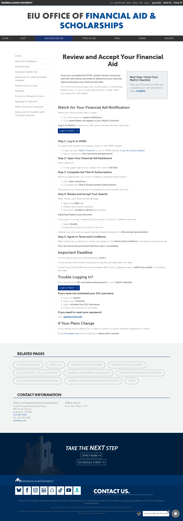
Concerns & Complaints (154, 501)
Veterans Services (28, 364)
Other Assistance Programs (29, 106)
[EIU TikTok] (60, 490)
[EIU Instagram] (35, 490)
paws (129, 3)
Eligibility (19, 90)
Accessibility (33, 501)
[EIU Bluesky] (19, 490)
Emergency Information (58, 501)
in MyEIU (140, 91)
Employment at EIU (77, 501)
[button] (176, 514)
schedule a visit (90, 462)
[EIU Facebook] (27, 490)
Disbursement (22, 66)
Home (5, 38)
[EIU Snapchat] (52, 490)
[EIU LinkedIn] (44, 490)
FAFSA (18, 56)
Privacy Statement (91, 503)
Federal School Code (26, 85)
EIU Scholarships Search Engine (37, 380)
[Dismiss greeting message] (168, 511)
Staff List (55, 364)
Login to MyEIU (68, 130)
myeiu (146, 3)
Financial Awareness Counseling (88, 372)
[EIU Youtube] (68, 490)
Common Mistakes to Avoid (29, 96)
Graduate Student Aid (26, 71)
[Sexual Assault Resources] (77, 490)
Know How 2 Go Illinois (127, 364)
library (135, 3)
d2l (140, 3)
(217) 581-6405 (20, 415)
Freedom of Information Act (110, 501)
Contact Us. (112, 491)
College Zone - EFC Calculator (37, 372)
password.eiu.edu (73, 316)
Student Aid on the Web (86, 364)
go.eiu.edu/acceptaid (134, 150)
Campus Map (92, 501)
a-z (111, 3)
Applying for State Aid (26, 101)
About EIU (44, 501)
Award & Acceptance (26, 61)
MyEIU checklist (87, 150)
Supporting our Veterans (133, 501)
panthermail (120, 3)
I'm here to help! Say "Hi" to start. (156, 513)
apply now (89, 455)
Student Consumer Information (140, 372)
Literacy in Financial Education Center (93, 380)
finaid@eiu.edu (71, 333)
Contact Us (22, 501)
